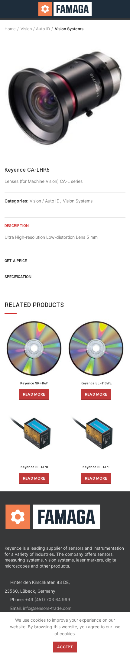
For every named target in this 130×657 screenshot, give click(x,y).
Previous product (110, 29)
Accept (65, 647)
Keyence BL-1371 (96, 467)
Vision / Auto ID (35, 28)
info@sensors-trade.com (47, 608)
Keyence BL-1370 (34, 467)
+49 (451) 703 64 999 (47, 599)
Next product (122, 29)
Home (10, 28)
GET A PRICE (16, 261)
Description (17, 225)
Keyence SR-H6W (34, 383)
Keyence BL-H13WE (96, 383)
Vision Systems (69, 28)
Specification (18, 277)
